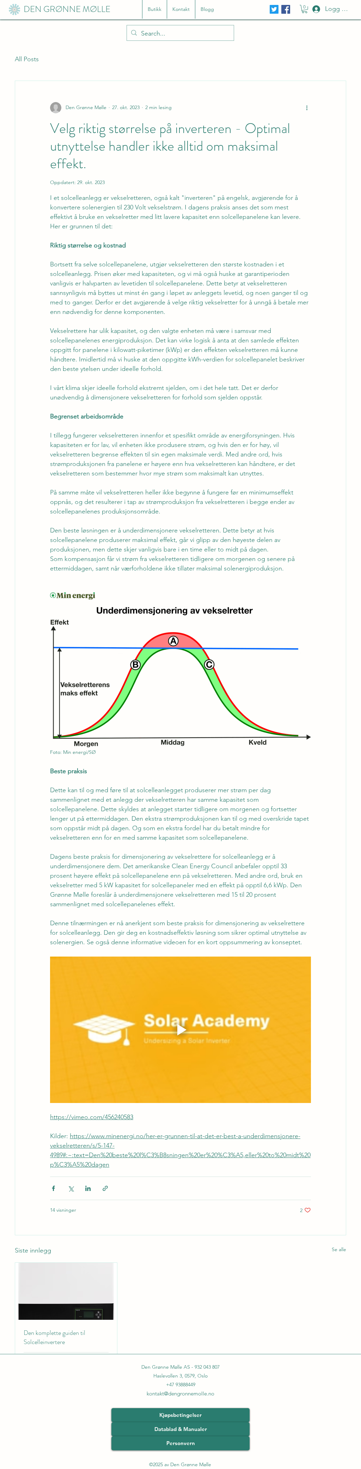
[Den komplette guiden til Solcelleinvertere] (66, 1291)
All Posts (27, 59)
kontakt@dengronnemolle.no (180, 1393)
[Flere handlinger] (306, 107)
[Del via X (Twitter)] (70, 1188)
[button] (305, 9)
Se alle (339, 1249)
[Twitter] (274, 9)
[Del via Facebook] (53, 1188)
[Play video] (180, 1030)
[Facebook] (285, 9)
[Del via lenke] (105, 1188)
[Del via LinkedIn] (88, 1188)
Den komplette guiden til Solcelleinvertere (54, 1337)
